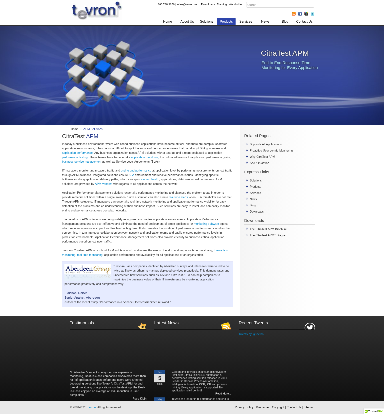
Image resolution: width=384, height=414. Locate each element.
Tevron (91, 407)
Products (226, 21)
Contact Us (304, 21)
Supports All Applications (266, 144)
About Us (187, 21)
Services (245, 21)
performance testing (75, 157)
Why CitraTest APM (262, 156)
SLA (131, 175)
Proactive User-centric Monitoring (271, 150)
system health (150, 179)
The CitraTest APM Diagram (268, 235)
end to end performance (136, 170)
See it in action (259, 163)
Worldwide (235, 4)
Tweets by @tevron (251, 334)
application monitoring (145, 157)
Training (222, 4)
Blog (285, 21)
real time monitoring (89, 254)
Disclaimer (263, 407)
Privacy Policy (244, 407)
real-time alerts (178, 197)
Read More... (223, 389)
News (265, 21)
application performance (77, 152)
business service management (81, 161)
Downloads (208, 4)
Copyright (278, 407)
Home (167, 21)
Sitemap (309, 407)
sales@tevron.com (188, 4)
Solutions (206, 21)
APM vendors (103, 183)
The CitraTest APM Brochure (268, 229)
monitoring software (206, 223)
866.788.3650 (166, 4)
